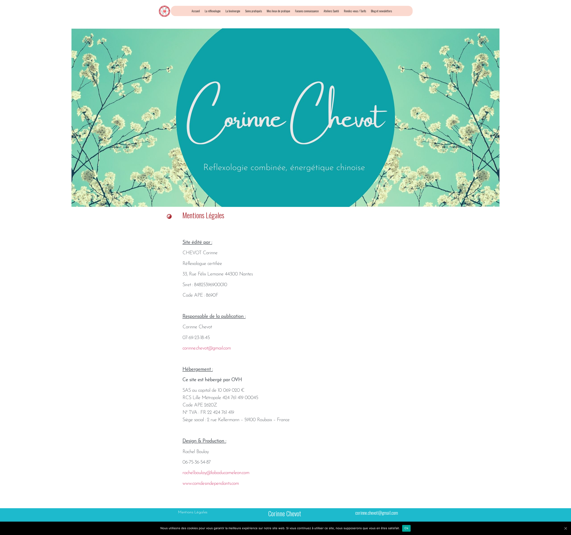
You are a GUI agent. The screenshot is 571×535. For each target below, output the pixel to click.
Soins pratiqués (253, 10)
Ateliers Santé (331, 10)
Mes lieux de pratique (278, 10)
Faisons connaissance (307, 10)
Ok (406, 528)
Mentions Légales (192, 512)
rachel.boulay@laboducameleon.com (215, 472)
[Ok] (565, 528)
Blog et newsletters (381, 10)
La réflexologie (213, 10)
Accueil (196, 10)
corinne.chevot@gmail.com (206, 348)
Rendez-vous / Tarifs (355, 10)
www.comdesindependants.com (210, 483)
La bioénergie (233, 10)
